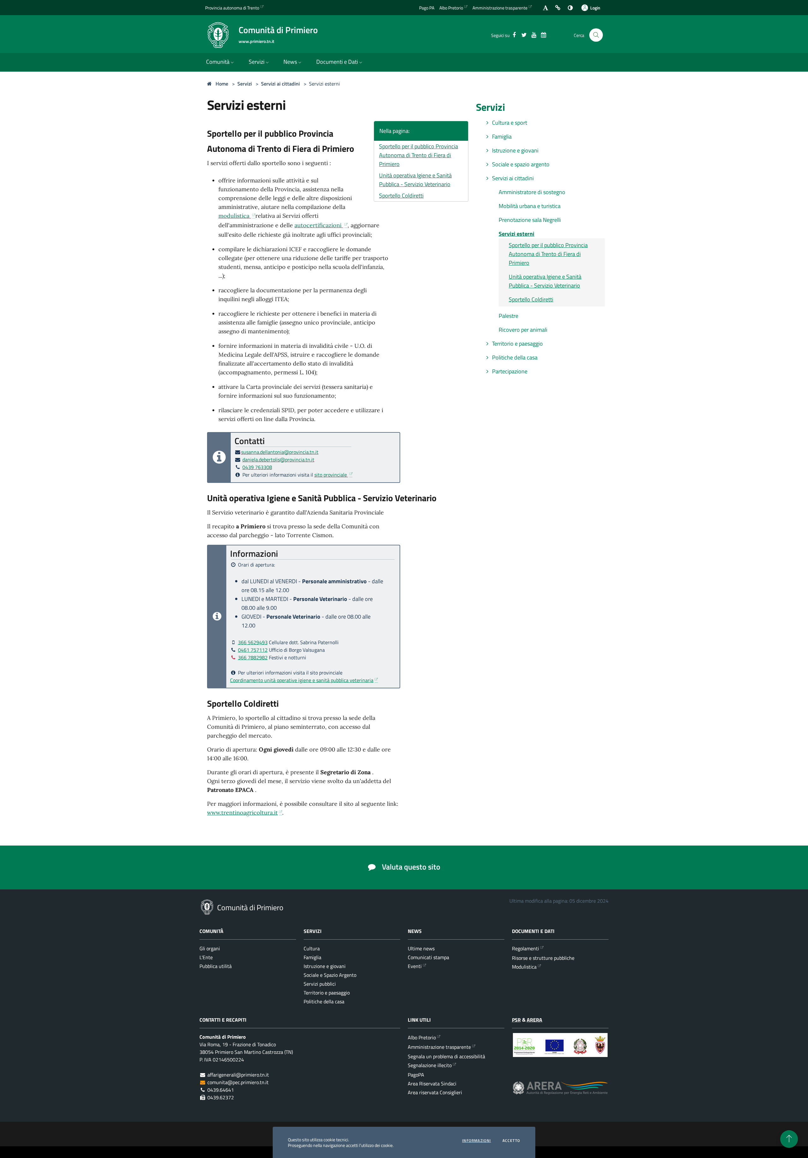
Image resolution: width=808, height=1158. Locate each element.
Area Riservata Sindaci (432, 1083)
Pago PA (426, 7)
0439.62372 (220, 1097)
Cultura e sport (509, 122)
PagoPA (416, 1074)
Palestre (508, 316)
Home (221, 83)
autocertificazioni (318, 225)
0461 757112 (253, 650)
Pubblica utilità (215, 966)
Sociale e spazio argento (520, 164)
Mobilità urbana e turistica (530, 206)
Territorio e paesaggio (517, 343)
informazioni (476, 1141)
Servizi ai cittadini (280, 83)
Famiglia (501, 136)
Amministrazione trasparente (499, 7)
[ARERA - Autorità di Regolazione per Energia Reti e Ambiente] (560, 1093)
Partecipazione (509, 371)
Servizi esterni (324, 83)
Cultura (312, 948)
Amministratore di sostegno (532, 192)
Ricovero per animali (523, 329)
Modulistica (524, 967)
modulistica (234, 215)
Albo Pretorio (451, 7)
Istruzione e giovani (514, 150)
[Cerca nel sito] (596, 35)
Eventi (415, 966)
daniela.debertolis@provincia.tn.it (278, 459)
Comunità (217, 61)
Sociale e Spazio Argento (330, 975)
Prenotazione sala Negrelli (530, 220)
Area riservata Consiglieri (435, 1092)
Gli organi (209, 948)
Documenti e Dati (337, 61)
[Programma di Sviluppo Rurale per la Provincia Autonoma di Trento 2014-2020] (560, 1049)
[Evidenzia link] (557, 7)
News (290, 61)
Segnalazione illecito (430, 1065)
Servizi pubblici (320, 984)
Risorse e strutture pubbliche (543, 958)
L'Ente (206, 957)
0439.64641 (220, 1090)
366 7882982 (253, 657)
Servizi (256, 61)
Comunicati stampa (428, 957)
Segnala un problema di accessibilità (446, 1056)
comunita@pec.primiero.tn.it (238, 1082)
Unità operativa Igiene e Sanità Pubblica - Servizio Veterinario (415, 179)
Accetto (511, 1141)
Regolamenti (525, 948)
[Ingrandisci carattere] (545, 7)
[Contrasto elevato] (570, 7)
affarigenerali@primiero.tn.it (238, 1074)
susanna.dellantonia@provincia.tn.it (279, 452)
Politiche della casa (514, 357)
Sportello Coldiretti (401, 195)
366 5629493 (253, 642)
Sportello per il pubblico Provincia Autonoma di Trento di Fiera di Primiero (418, 155)
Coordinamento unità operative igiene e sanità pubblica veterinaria (301, 680)
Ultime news (421, 948)
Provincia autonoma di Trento (232, 7)
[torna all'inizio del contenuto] (789, 1139)
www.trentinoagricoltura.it (242, 812)
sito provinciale (331, 474)
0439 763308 (257, 467)
